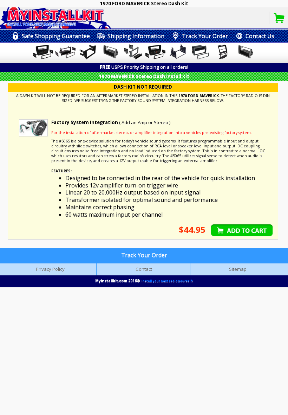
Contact (144, 269)
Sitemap (238, 269)
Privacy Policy (50, 269)
